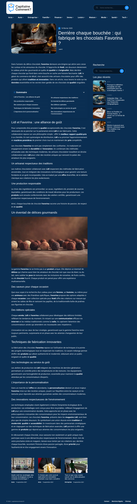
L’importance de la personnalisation (26, 111)
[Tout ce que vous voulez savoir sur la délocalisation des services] (76, 465)
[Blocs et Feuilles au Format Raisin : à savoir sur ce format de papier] (99, 113)
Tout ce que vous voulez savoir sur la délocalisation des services (75, 477)
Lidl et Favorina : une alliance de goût (27, 97)
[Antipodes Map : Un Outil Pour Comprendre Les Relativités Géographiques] (99, 99)
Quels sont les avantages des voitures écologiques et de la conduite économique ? (22, 477)
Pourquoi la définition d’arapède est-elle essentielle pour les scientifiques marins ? (115, 87)
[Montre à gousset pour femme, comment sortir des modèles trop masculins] (99, 126)
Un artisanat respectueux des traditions (64, 97)
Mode (109, 122)
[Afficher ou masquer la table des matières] (56, 92)
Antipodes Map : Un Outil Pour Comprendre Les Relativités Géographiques (115, 101)
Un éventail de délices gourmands (62, 101)
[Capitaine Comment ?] (20, 8)
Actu (39, 482)
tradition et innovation (38, 79)
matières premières (23, 140)
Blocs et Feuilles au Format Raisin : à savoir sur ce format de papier (116, 114)
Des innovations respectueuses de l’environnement (63, 113)
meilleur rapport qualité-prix (74, 134)
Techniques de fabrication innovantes (27, 108)
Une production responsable (23, 101)
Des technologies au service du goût (63, 108)
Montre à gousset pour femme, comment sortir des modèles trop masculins (116, 128)
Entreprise (68, 482)
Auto (13, 482)
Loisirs (109, 95)
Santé (61, 49)
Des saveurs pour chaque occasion (26, 104)
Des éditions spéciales (58, 104)
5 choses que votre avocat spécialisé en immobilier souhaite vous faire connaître (49, 477)
